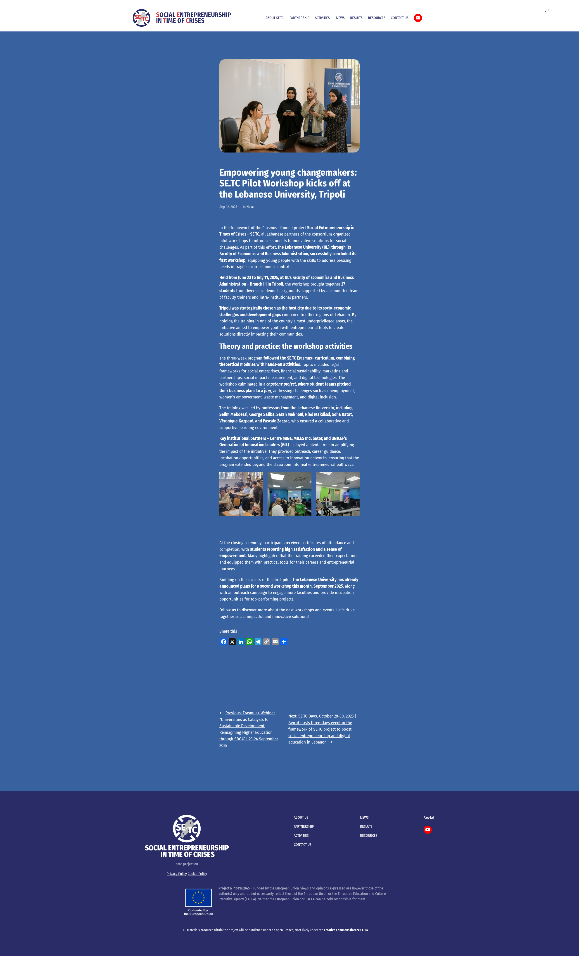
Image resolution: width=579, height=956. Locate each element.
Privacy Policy (177, 874)
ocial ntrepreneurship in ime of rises (193, 18)
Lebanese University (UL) (307, 247)
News (250, 207)
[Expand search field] (547, 10)
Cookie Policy (197, 874)
